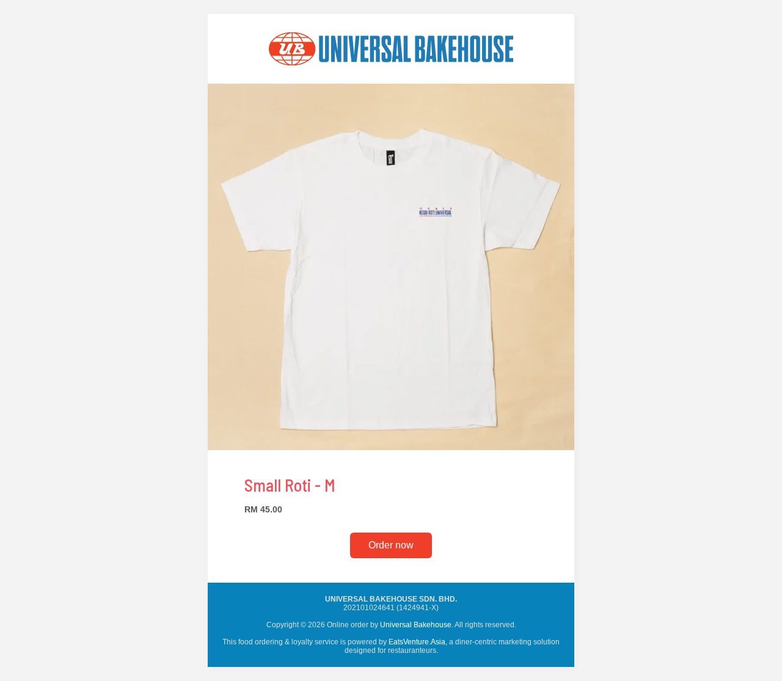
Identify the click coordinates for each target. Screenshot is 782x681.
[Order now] (391, 81)
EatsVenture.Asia (417, 642)
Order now (391, 545)
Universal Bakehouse (415, 625)
